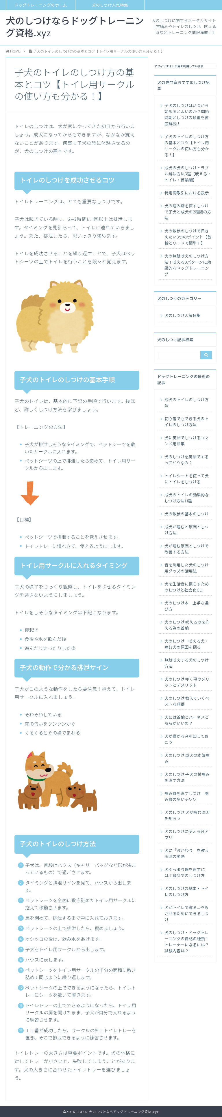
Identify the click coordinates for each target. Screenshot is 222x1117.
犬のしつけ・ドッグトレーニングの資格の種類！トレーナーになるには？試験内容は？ (186, 942)
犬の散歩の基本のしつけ (186, 514)
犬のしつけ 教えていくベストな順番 (186, 701)
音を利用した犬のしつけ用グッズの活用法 (186, 568)
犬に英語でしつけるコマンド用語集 (186, 441)
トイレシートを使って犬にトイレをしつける (186, 479)
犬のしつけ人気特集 (110, 5)
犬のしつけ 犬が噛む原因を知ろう (187, 815)
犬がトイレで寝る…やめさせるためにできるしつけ (186, 914)
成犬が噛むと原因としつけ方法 (186, 530)
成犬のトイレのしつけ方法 (186, 403)
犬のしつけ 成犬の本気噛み (187, 758)
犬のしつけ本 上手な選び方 (186, 606)
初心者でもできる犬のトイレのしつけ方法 (186, 422)
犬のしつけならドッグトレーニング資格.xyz (75, 27)
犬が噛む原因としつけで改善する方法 (186, 549)
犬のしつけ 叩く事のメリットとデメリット (187, 682)
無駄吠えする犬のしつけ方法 (186, 663)
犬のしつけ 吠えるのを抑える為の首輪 (187, 625)
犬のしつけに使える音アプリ (186, 834)
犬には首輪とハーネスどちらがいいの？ (186, 720)
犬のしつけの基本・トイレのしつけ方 (186, 892)
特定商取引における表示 (186, 193)
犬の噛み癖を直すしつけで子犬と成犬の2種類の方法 (187, 212)
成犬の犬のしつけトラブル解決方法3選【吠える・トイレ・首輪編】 (187, 174)
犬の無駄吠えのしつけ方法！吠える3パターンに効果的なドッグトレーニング (187, 265)
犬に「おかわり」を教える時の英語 (186, 853)
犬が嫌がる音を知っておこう (186, 739)
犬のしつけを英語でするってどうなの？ (186, 460)
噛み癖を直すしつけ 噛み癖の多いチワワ (186, 796)
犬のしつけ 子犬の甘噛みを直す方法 (187, 777)
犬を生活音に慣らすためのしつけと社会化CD (186, 587)
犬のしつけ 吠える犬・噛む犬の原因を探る (186, 644)
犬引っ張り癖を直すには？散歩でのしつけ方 (184, 872)
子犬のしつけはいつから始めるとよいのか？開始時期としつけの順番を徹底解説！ (186, 115)
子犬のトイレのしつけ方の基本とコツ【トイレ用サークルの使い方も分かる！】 (186, 146)
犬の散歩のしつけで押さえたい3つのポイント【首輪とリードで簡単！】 (187, 237)
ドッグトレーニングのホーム (40, 5)
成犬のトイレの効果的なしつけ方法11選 (186, 498)
